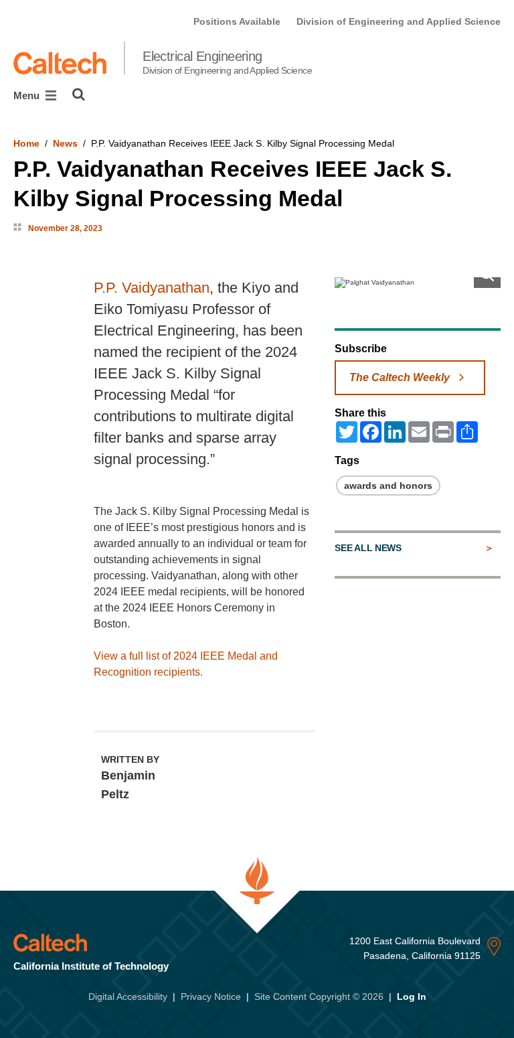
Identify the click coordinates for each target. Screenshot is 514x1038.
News (65, 143)
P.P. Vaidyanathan (151, 287)
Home (26, 143)
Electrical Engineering (227, 62)
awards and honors (388, 485)
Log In (411, 996)
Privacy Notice (211, 996)
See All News (368, 547)
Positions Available (236, 21)
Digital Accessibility (127, 996)
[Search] (78, 94)
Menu (27, 95)
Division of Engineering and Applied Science (398, 21)
